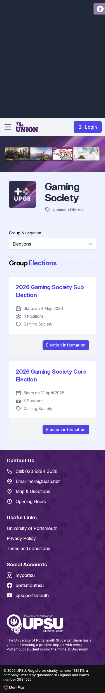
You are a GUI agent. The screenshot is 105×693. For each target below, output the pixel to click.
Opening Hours (31, 501)
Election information (66, 345)
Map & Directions (33, 491)
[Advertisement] (52, 58)
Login (91, 127)
